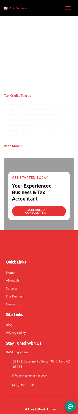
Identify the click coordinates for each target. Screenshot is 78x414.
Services (12, 288)
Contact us (14, 304)
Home (10, 272)
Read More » (13, 146)
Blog (9, 325)
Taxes (25, 95)
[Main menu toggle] (68, 8)
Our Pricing (14, 296)
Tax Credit (11, 95)
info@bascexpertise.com (30, 376)
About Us (13, 280)
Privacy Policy (16, 333)
